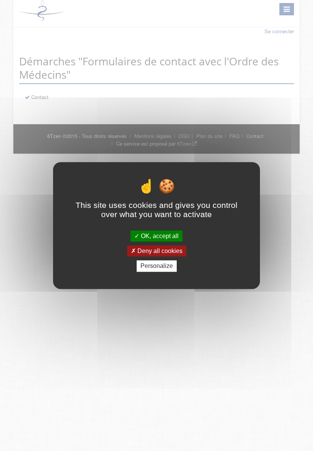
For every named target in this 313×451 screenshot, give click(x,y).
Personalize (156, 266)
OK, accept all (159, 236)
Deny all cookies (159, 251)
